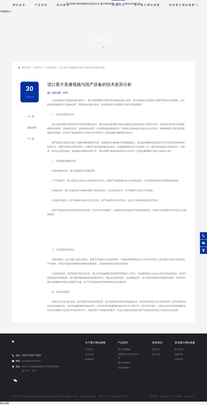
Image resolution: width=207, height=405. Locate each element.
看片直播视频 (124, 349)
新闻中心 (118, 5)
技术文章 (156, 354)
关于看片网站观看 (147, 5)
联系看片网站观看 (182, 5)
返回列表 (31, 127)
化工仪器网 (176, 396)
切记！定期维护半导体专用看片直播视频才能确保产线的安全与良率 (29, 116)
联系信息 (179, 349)
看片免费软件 (124, 362)
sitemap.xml (189, 396)
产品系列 (41, 5)
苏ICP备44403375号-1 (117, 396)
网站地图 (4, 403)
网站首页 (19, 5)
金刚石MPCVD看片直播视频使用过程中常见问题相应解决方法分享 (29, 139)
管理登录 (154, 396)
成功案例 (63, 5)
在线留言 (179, 359)
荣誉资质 (89, 359)
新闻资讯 (51, 67)
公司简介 (89, 349)
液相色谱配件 (124, 367)
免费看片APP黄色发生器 (128, 356)
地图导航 (179, 354)
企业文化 (89, 354)
